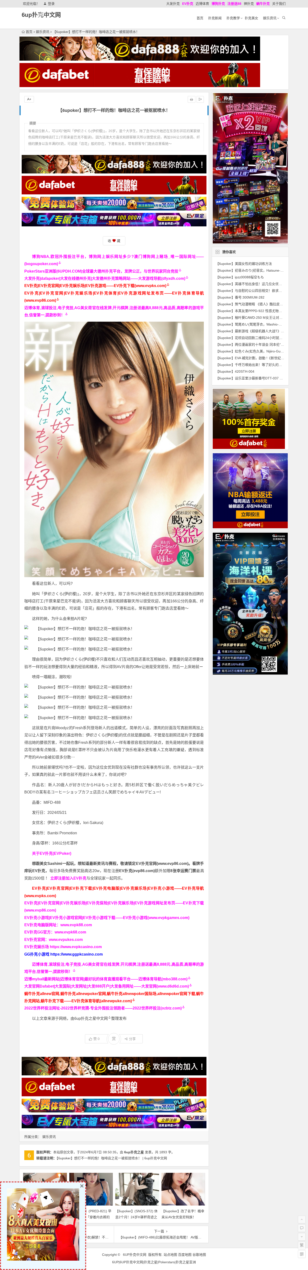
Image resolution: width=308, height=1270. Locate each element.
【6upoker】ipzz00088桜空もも (240, 277)
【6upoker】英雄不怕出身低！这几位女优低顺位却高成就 (259, 284)
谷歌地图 (199, 1255)
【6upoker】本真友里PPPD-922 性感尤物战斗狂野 (254, 311)
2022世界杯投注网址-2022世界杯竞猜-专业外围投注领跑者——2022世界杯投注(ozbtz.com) (103, 1008)
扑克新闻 (215, 18)
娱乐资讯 (269, 18)
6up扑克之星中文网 (91, 1018)
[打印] (191, 99)
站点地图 (170, 1255)
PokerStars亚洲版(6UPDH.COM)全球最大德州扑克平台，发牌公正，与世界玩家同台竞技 (101, 271)
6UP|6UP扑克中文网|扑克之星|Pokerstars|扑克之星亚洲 (154, 1262)
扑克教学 (233, 18)
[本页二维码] (302, 1254)
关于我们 (279, 4)
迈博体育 (202, 4)
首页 (200, 18)
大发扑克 (173, 4)
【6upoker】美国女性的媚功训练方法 (244, 264)
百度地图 (185, 1255)
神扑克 (249, 4)
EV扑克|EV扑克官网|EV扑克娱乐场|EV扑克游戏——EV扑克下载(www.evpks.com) (95, 286)
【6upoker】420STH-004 (235, 371)
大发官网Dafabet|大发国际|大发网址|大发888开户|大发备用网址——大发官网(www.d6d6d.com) (106, 986)
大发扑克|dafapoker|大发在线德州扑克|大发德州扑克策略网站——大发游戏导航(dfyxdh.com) (104, 278)
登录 (51, 4)
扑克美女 (251, 18)
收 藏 (114, 241)
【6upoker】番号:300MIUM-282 (240, 297)
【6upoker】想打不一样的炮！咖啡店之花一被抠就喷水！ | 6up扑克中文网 (112, 1158)
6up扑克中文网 (41, 15)
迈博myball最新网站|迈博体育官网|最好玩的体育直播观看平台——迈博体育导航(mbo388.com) (105, 979)
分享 (132, 1039)
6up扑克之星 (134, 1152)
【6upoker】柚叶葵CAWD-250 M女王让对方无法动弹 (256, 317)
